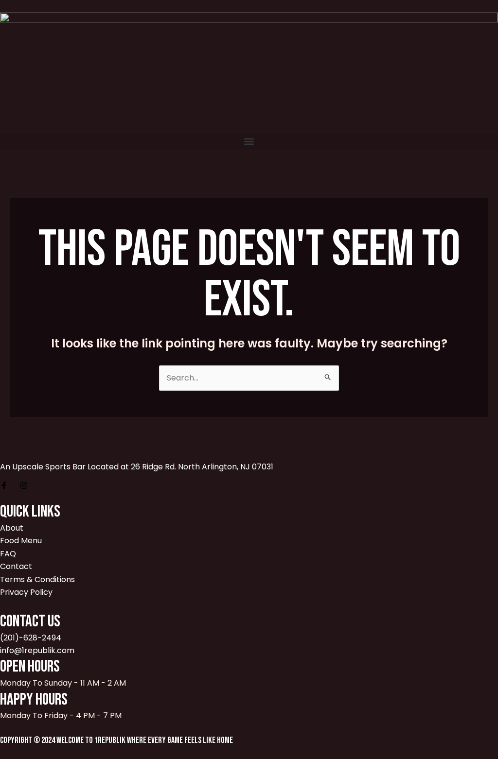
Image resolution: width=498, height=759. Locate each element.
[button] (249, 142)
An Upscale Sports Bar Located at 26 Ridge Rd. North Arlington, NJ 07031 (136, 466)
